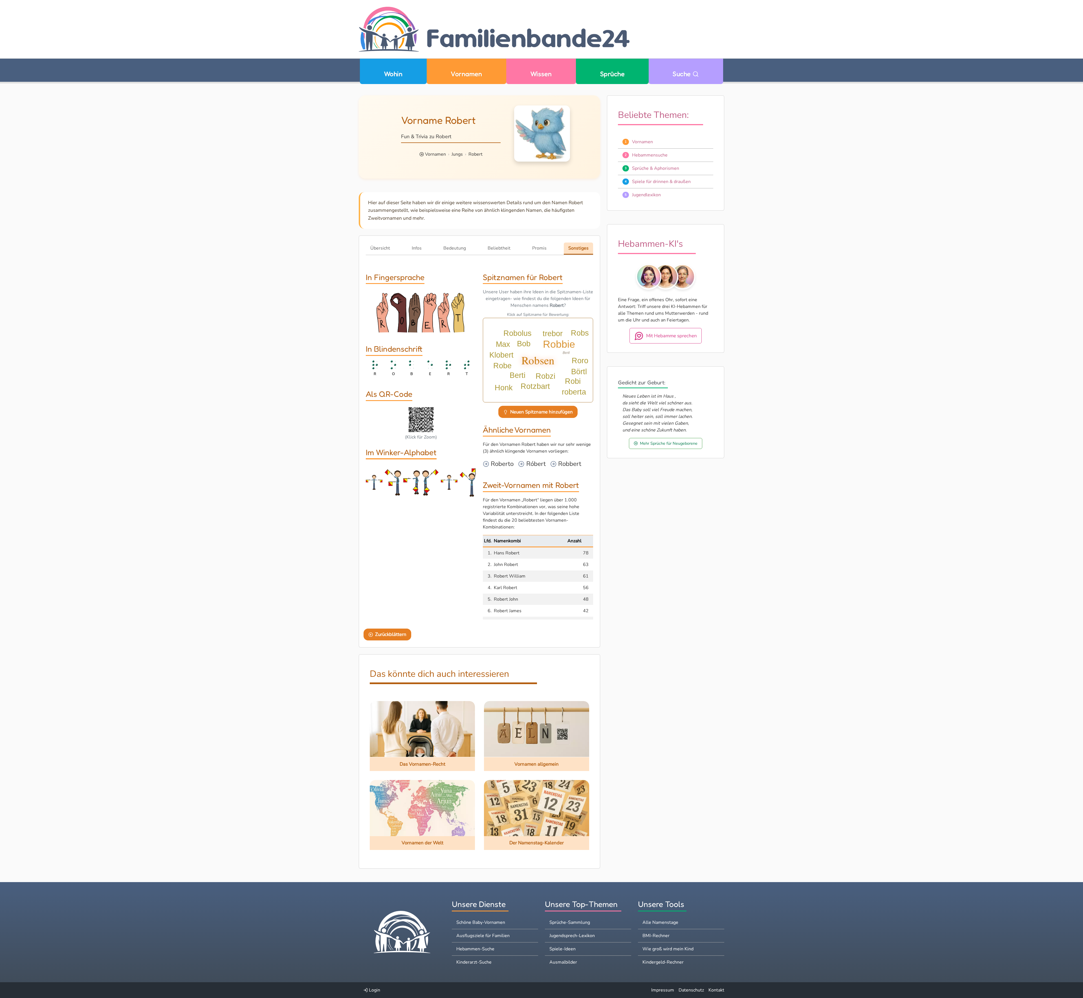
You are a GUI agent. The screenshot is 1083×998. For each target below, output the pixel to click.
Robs (580, 333)
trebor (553, 333)
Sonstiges (578, 248)
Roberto (501, 463)
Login (374, 990)
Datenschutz (691, 990)
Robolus (517, 333)
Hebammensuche (650, 155)
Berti (517, 375)
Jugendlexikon (646, 194)
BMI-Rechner (656, 936)
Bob (524, 344)
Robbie (559, 344)
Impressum (662, 990)
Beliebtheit (499, 248)
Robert (475, 154)
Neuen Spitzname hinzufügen (541, 412)
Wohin (393, 74)
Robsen (537, 360)
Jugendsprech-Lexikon (572, 936)
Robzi (545, 376)
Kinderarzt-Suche (474, 962)
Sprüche (612, 74)
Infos (417, 248)
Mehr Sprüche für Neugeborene (668, 443)
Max (503, 344)
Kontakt (716, 990)
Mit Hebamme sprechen (671, 335)
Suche (682, 74)
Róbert (535, 463)
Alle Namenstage (660, 922)
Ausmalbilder (563, 962)
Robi (573, 381)
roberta (574, 392)
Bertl (566, 353)
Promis (539, 248)
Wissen (541, 74)
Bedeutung (454, 248)
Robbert (568, 463)
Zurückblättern (390, 634)
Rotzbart (535, 386)
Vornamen (466, 74)
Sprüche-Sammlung (569, 922)
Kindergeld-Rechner (663, 962)
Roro (580, 360)
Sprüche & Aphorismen (655, 168)
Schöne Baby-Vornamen (480, 922)
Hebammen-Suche (475, 949)
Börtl (579, 371)
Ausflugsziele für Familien (483, 936)
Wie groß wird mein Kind (668, 949)
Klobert (501, 355)
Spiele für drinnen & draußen (661, 181)
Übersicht (380, 248)
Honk (504, 388)
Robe (502, 366)
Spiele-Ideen (562, 949)
